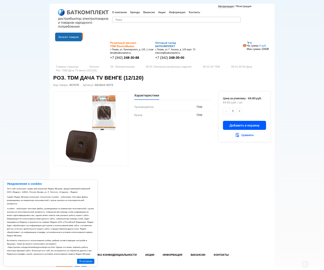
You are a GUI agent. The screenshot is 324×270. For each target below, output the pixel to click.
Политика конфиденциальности (112, 254)
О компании (119, 12)
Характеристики (146, 95)
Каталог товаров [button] (68, 36)
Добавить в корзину (245, 125)
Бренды (135, 12)
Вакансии (149, 12)
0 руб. (258, 47)
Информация (177, 12)
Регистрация (243, 6)
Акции (162, 12)
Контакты (194, 12)
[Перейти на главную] (83, 19)
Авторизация (226, 6)
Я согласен (85, 261)
